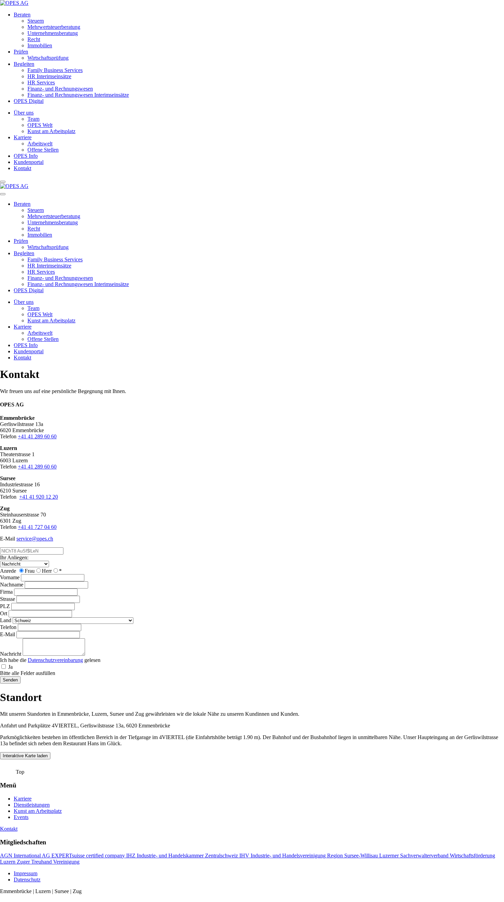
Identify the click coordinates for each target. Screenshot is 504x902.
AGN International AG (25, 855)
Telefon (8, 627)
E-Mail (7, 634)
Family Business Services (55, 70)
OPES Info (26, 156)
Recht (33, 39)
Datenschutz (27, 879)
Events (21, 817)
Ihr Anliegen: (14, 557)
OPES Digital (29, 101)
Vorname (10, 577)
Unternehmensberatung (52, 33)
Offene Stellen (43, 150)
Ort (3, 613)
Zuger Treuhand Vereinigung (48, 862)
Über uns (24, 113)
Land (5, 620)
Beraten (22, 14)
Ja (10, 667)
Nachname (11, 585)
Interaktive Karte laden (25, 755)
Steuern (35, 21)
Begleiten (24, 64)
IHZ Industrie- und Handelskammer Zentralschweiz (182, 855)
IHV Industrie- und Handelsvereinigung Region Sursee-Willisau (309, 855)
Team (33, 119)
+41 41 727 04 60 (37, 527)
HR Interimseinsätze (49, 76)
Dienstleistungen (32, 805)
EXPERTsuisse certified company (88, 855)
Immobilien (39, 45)
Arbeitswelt (39, 143)
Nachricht (10, 654)
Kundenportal (29, 162)
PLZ (5, 606)
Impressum (25, 873)
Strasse (7, 599)
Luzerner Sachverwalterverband (414, 855)
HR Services (41, 82)
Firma (6, 592)
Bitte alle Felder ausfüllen (27, 673)
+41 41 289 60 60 (37, 436)
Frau (30, 571)
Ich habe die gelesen (50, 660)
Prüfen (21, 52)
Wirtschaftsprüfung (48, 58)
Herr (47, 571)
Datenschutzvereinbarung (55, 660)
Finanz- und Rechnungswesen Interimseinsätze (78, 95)
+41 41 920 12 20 (38, 497)
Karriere (23, 137)
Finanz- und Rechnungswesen (60, 89)
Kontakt (22, 168)
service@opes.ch (34, 539)
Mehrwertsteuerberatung (53, 27)
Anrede (8, 571)
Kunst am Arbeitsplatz (51, 131)
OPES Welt (39, 125)
